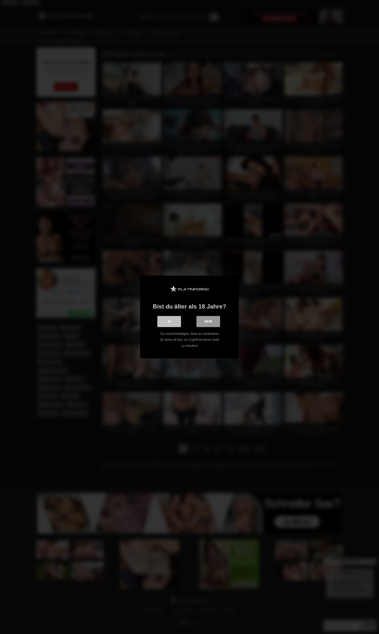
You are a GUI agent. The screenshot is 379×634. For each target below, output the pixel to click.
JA (169, 321)
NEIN (208, 321)
